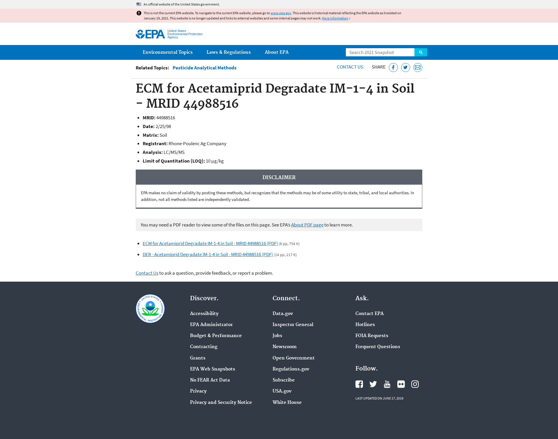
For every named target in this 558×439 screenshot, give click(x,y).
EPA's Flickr (401, 384)
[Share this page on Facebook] (393, 67)
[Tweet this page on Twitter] (405, 67)
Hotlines (365, 325)
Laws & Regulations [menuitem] (229, 52)
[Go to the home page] (150, 34)
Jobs (277, 336)
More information (335, 18)
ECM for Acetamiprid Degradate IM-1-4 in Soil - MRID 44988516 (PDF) (210, 243)
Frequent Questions (377, 347)
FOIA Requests (371, 336)
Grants (197, 358)
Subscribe (284, 380)
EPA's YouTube (387, 384)
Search (420, 52)
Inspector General (293, 325)
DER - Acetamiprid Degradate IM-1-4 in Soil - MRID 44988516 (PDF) (208, 254)
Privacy (198, 391)
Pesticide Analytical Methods (205, 68)
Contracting (203, 347)
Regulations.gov (291, 369)
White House (287, 402)
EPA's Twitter (373, 384)
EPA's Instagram (415, 384)
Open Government (294, 358)
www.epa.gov (281, 13)
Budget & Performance (216, 336)
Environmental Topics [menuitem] (168, 52)
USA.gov (282, 391)
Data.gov (283, 313)
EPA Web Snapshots (212, 369)
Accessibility (204, 313)
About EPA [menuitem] (277, 52)
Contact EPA (369, 313)
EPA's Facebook (359, 384)
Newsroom (285, 347)
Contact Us (350, 67)
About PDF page (307, 225)
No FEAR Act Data (210, 380)
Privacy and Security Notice (221, 402)
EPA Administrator (211, 325)
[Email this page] (417, 67)
